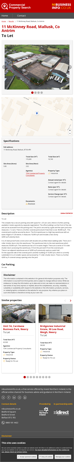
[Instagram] (20, 397)
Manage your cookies (63, 457)
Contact (21, 15)
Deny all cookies (46, 457)
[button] (69, 130)
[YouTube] (25, 397)
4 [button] (41, 92)
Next (70, 67)
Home (5, 15)
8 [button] (46, 377)
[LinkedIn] (14, 397)
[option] (37, 67)
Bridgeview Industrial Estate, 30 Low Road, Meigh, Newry (52, 329)
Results (11, 21)
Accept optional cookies (28, 457)
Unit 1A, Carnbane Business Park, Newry (15, 327)
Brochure (31, 204)
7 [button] (43, 377)
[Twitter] (3, 397)
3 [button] (38, 92)
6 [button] (40, 377)
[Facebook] (9, 397)
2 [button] (35, 92)
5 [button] (37, 377)
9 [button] (49, 377)
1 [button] (32, 92)
